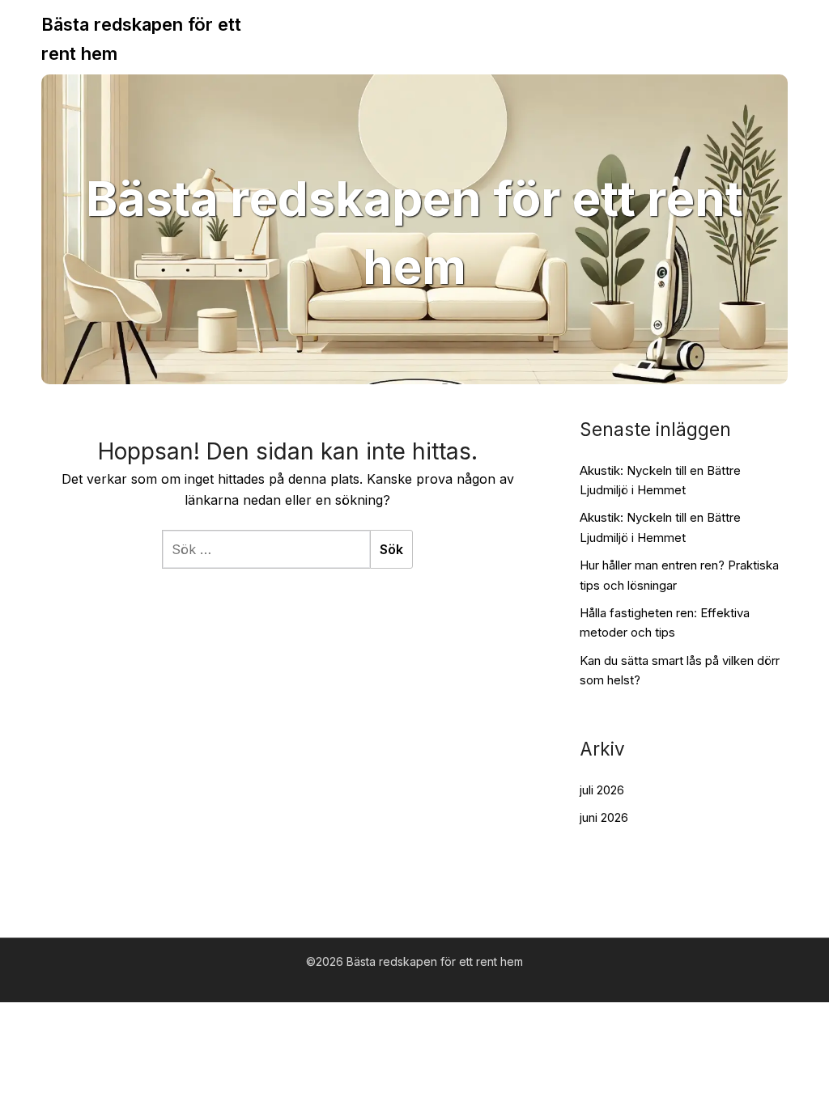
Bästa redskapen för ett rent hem (141, 39)
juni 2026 (604, 817)
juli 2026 (602, 790)
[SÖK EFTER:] (266, 549)
